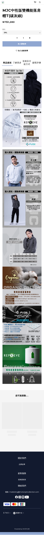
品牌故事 (22, 464)
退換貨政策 (22, 480)
